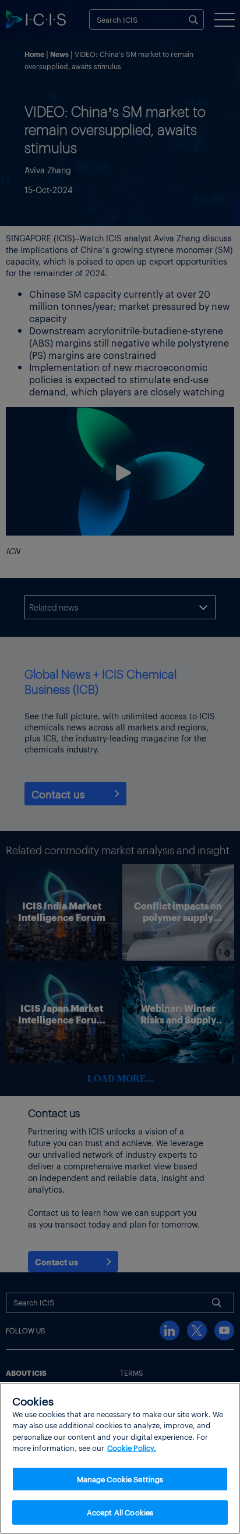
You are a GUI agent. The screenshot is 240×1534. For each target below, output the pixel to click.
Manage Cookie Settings (120, 1479)
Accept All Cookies (120, 1512)
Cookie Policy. (131, 1448)
